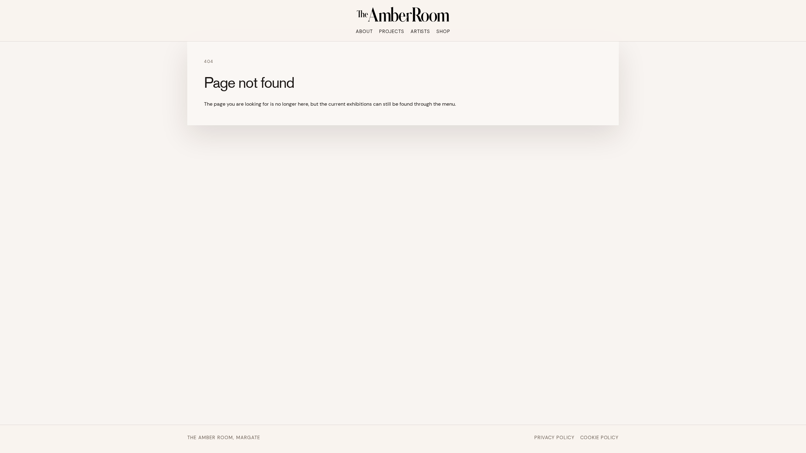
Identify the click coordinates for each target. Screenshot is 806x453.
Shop (443, 31)
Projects (391, 31)
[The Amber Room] (403, 14)
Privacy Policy (554, 437)
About (364, 31)
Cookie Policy (599, 437)
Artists (420, 31)
